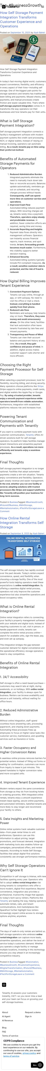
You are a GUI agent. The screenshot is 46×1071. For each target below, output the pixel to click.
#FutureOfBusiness (9, 505)
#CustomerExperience (28, 965)
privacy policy (29, 1053)
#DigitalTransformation (11, 968)
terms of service (11, 1056)
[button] (42, 6)
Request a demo (33, 1012)
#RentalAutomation (9, 508)
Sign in (28, 1016)
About (5, 1012)
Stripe (40, 386)
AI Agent (6, 1016)
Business (14, 502)
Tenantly (30, 435)
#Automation (32, 962)
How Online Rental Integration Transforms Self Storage (22, 522)
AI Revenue (7, 1020)
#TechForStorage (28, 508)
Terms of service (10, 1035)
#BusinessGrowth (34, 502)
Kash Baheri (39, 32)
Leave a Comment (25, 974)
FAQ (4, 1031)
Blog (4, 1027)
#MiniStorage (25, 505)
